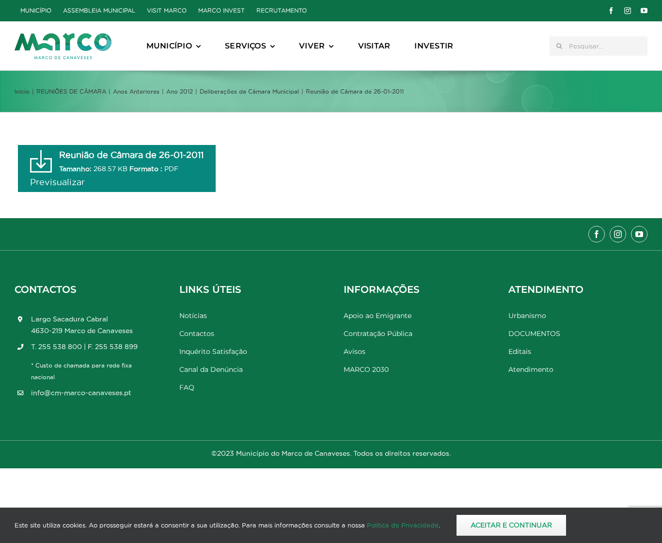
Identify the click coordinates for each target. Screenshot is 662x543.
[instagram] (627, 10)
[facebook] (611, 10)
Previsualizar (57, 182)
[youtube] (644, 10)
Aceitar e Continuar (511, 525)
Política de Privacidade (403, 525)
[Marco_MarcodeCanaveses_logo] (63, 37)
